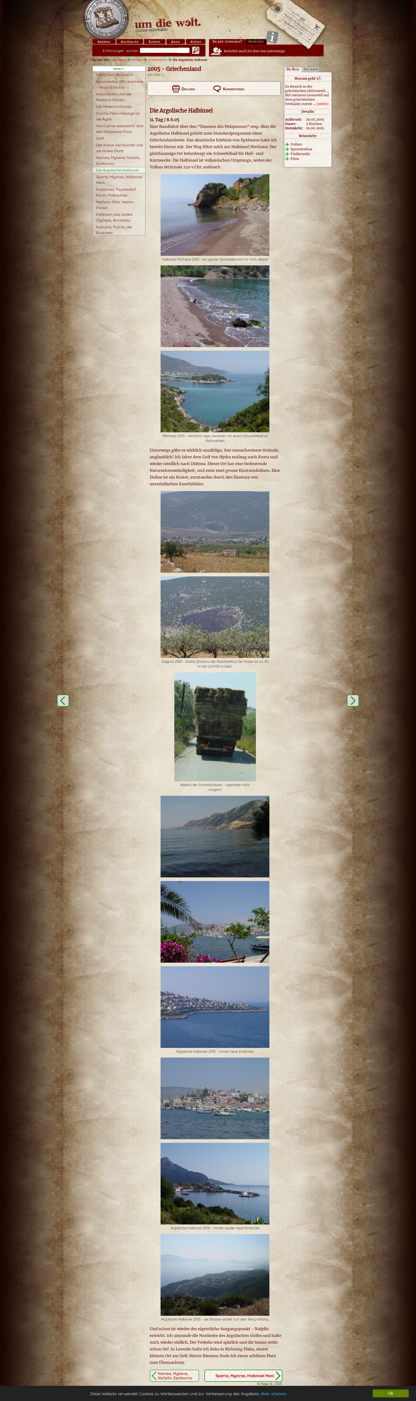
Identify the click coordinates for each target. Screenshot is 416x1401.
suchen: (121, 50)
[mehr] (322, 104)
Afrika (195, 41)
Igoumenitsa (301, 149)
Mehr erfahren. (274, 1394)
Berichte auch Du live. (255, 51)
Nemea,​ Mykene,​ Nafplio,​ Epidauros (175, 1375)
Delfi (100, 138)
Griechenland (157, 60)
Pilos (295, 159)
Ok (390, 1393)
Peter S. (159, 75)
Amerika (104, 41)
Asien (175, 41)
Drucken (188, 88)
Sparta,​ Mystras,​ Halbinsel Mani (244, 1375)
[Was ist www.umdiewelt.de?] (272, 37)
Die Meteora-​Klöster (114, 106)
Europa (154, 41)
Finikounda (300, 154)
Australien (129, 41)
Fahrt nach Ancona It (114, 74)
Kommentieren (233, 88)
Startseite (118, 60)
